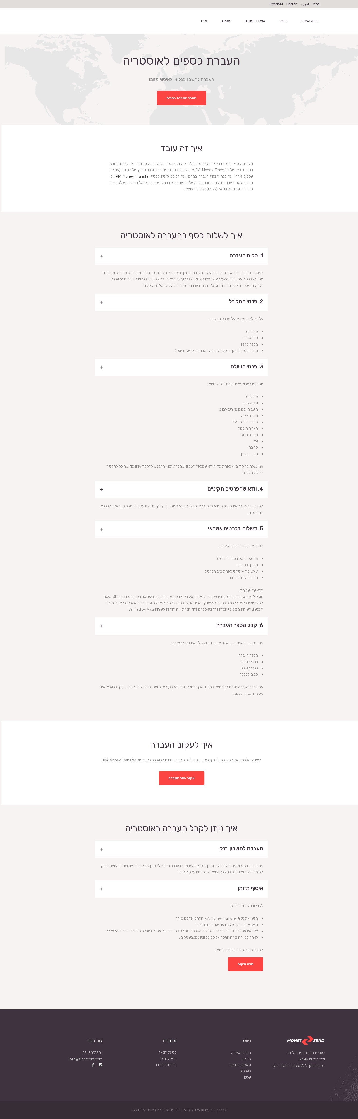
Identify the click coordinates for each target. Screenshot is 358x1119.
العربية (305, 4)
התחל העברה (241, 1053)
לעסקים (245, 1071)
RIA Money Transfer (133, 176)
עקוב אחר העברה (182, 778)
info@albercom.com (85, 1059)
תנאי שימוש (168, 1058)
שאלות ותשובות (240, 1065)
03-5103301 (92, 1053)
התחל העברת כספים (181, 98)
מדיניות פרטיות (166, 1064)
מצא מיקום (245, 964)
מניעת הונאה (167, 1052)
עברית (317, 4)
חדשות (246, 1059)
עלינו (247, 1077)
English (291, 4)
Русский (276, 4)
